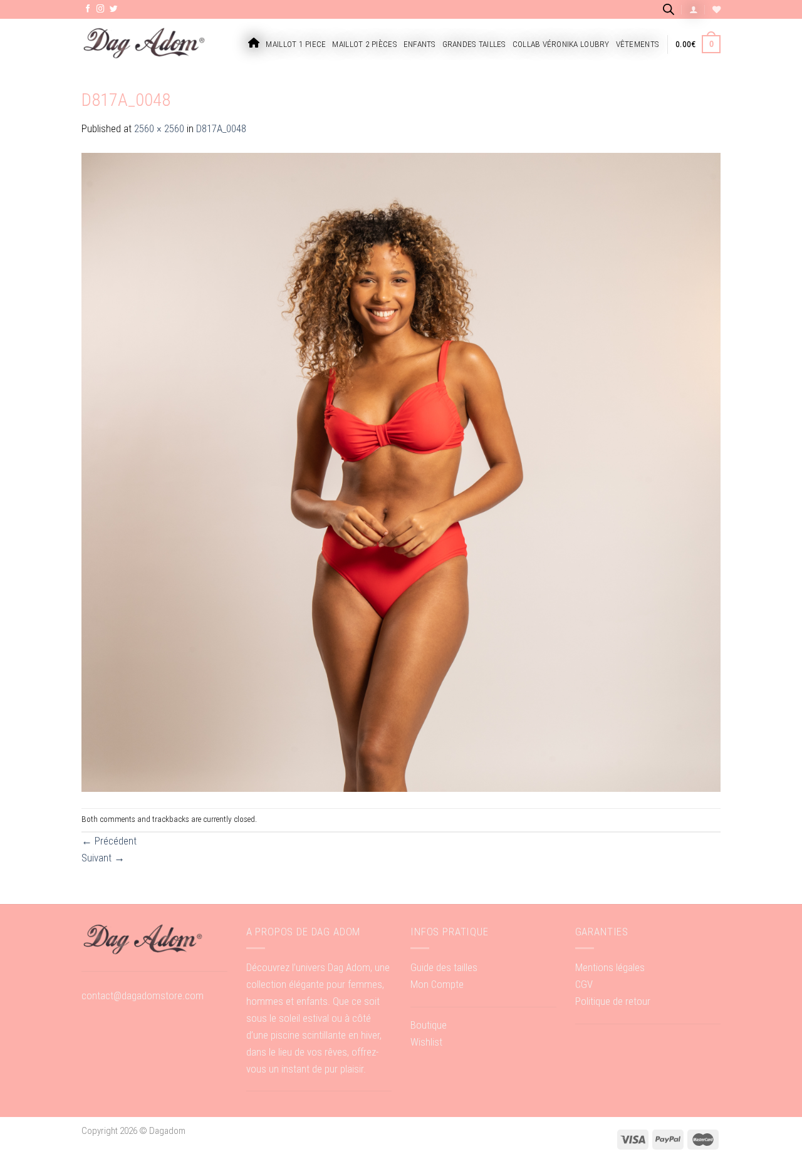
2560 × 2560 (159, 128)
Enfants (420, 44)
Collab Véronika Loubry (561, 44)
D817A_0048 (221, 128)
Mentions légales (610, 967)
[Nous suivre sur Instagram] (100, 9)
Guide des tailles (443, 967)
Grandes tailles (474, 44)
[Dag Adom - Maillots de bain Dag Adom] (144, 44)
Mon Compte (437, 984)
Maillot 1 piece (296, 44)
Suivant (103, 857)
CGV (584, 984)
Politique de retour (612, 1001)
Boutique (428, 1025)
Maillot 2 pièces (364, 44)
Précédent (109, 840)
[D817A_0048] (401, 471)
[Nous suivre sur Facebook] (88, 9)
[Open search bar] (668, 9)
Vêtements (637, 44)
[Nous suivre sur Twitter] (114, 9)
